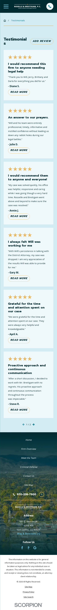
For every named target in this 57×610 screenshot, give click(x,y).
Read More (18, 92)
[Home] (27, 6)
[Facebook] (22, 547)
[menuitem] (28, 586)
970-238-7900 (26, 494)
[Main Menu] (6, 6)
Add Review (42, 41)
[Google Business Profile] (34, 547)
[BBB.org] (28, 547)
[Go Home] (5, 20)
